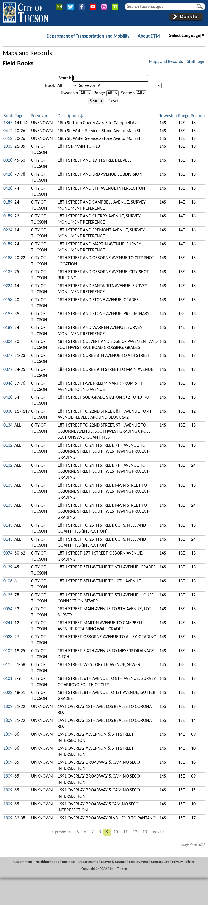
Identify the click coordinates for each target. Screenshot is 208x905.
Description (68, 116)
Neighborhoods (47, 862)
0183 (7, 258)
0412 (7, 131)
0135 (7, 272)
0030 (7, 411)
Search (65, 78)
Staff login (196, 62)
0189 (7, 202)
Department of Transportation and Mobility (88, 36)
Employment (138, 862)
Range (99, 93)
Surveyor (87, 86)
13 (144, 832)
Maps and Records (27, 53)
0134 (7, 425)
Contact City (160, 862)
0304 (7, 342)
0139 (7, 567)
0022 (7, 693)
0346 (7, 383)
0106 (7, 581)
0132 (7, 445)
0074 (7, 553)
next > (158, 832)
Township (69, 93)
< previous (61, 832)
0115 (7, 665)
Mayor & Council (113, 862)
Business (68, 862)
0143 (7, 525)
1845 (7, 123)
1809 (7, 707)
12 (135, 832)
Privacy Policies (183, 862)
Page (18, 116)
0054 (7, 609)
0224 (7, 230)
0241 (7, 623)
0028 (7, 160)
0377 (7, 356)
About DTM (149, 36)
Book (50, 86)
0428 (7, 174)
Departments (88, 862)
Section (128, 93)
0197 (7, 314)
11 (125, 832)
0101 (7, 679)
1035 (7, 146)
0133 (7, 485)
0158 (7, 300)
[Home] (25, 11)
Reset (113, 101)
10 (115, 832)
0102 (7, 651)
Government (22, 862)
